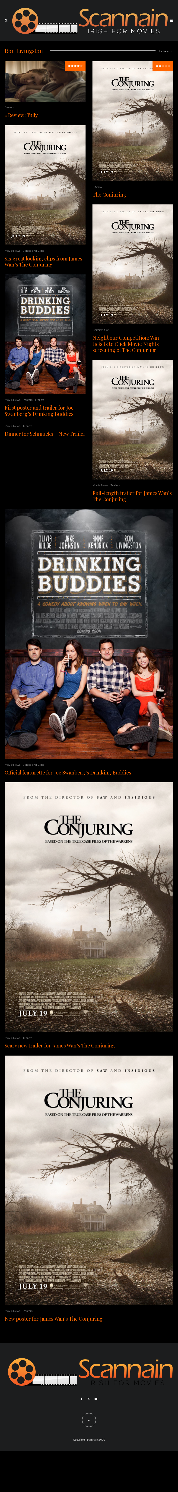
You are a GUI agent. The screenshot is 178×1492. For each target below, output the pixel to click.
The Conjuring (109, 194)
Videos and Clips (33, 250)
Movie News (12, 250)
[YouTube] (96, 1399)
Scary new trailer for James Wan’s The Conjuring (60, 1045)
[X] (88, 1399)
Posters (27, 399)
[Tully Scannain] (45, 81)
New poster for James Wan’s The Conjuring (54, 1319)
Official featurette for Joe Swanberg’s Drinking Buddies (68, 772)
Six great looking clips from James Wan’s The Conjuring (43, 261)
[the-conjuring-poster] (45, 185)
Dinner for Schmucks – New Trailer (45, 434)
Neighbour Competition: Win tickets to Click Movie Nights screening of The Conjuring (125, 344)
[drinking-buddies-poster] (45, 334)
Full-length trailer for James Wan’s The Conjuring (132, 496)
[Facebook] (82, 1399)
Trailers (39, 399)
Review (9, 107)
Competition (101, 330)
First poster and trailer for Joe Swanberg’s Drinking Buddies (39, 410)
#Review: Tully (21, 115)
